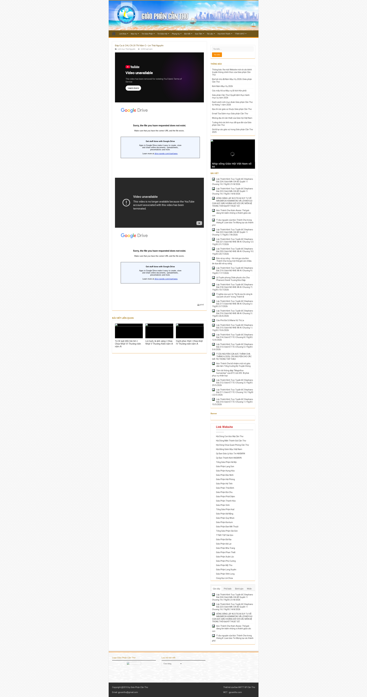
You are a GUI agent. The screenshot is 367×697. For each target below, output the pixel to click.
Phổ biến (228, 589)
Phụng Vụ (176, 34)
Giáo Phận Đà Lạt (223, 544)
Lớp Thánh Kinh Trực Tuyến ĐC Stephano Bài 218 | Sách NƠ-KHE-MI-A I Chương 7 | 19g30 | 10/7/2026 (232, 287)
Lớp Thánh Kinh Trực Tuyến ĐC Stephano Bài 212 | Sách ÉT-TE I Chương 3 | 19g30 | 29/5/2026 (232, 382)
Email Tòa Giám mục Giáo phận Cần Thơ (230, 113)
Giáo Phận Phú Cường (226, 561)
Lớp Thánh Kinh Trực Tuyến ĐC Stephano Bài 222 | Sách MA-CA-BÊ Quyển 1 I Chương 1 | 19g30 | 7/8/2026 (232, 232)
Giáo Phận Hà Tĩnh (224, 483)
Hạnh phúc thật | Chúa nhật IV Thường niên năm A (189, 342)
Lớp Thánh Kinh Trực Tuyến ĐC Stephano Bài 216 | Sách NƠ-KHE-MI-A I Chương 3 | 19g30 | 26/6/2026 (232, 313)
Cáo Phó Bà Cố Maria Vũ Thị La (230, 320)
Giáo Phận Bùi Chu (224, 492)
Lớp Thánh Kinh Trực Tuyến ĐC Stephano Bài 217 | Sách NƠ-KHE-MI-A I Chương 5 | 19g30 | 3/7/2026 (232, 303)
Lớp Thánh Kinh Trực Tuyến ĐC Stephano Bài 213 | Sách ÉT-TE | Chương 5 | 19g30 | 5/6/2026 (232, 347)
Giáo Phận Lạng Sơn (225, 466)
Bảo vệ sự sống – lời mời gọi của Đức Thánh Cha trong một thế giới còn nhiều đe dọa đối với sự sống (232, 261)
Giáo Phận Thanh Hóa (226, 501)
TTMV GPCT (240, 34)
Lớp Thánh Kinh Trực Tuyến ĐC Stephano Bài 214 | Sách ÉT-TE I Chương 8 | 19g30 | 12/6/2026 (232, 337)
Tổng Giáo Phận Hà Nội (226, 462)
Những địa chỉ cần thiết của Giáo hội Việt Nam (232, 118)
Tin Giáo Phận (147, 34)
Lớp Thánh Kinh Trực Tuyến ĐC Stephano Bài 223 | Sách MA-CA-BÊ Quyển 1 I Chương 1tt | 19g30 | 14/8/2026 (232, 191)
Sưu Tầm (198, 34)
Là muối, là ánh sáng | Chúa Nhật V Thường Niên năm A (159, 342)
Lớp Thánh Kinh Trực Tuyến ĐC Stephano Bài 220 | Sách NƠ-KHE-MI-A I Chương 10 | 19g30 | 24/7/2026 (232, 251)
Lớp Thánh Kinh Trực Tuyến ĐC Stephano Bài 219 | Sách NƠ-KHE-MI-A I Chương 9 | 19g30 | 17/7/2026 (232, 270)
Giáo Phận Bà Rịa (223, 539)
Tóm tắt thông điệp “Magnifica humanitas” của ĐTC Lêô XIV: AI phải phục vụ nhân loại (230, 373)
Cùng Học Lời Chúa (224, 578)
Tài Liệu (210, 34)
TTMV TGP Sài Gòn (224, 535)
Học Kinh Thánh (224, 34)
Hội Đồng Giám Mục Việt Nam (229, 449)
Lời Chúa (122, 34)
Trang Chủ (114, 33)
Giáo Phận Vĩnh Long (225, 574)
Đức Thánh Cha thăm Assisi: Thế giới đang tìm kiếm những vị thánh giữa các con (231, 213)
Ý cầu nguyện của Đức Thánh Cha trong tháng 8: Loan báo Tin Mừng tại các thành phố (232, 222)
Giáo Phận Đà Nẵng (224, 514)
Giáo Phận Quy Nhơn (225, 518)
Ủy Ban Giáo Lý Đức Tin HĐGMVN (230, 453)
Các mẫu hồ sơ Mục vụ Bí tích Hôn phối (229, 91)
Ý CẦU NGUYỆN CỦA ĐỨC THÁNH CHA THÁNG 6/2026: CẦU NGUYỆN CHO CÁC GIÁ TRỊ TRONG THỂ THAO (232, 356)
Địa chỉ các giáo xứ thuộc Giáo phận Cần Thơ (232, 109)
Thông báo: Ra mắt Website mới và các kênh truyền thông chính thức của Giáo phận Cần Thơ (232, 72)
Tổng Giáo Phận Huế (225, 509)
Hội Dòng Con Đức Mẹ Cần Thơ (229, 436)
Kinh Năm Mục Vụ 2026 (222, 86)
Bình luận (239, 589)
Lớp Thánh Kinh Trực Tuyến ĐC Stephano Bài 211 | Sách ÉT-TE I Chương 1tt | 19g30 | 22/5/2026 (232, 392)
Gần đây (216, 589)
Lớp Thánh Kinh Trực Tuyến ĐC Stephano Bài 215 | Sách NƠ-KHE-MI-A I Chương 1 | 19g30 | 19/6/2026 (232, 327)
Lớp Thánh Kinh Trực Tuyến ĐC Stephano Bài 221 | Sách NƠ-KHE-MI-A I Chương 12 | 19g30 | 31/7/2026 (232, 241)
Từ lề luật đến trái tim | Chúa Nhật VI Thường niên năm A (128, 344)
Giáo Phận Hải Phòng (225, 479)
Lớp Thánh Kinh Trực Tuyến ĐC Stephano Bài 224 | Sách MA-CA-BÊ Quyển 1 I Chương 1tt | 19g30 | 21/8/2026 (232, 181)
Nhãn (249, 589)
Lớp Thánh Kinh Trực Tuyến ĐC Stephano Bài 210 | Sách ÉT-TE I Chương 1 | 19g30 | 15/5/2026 (232, 402)
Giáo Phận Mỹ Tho (224, 565)
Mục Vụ (134, 34)
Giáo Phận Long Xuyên (226, 569)
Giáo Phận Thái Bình (225, 488)
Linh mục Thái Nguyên (126, 49)
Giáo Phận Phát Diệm (225, 496)
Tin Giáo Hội (162, 34)
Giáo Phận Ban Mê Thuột (227, 526)
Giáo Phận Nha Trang (225, 548)
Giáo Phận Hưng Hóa (225, 471)
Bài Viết (187, 34)
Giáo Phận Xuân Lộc (225, 557)
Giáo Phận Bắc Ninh (225, 475)
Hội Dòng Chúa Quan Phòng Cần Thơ (232, 445)
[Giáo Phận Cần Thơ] (183, 15)
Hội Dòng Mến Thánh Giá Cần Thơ (231, 441)
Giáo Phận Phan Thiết (225, 552)
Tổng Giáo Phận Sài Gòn (227, 531)
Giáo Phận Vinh (223, 505)
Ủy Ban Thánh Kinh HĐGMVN (229, 458)
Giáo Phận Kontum (224, 522)
